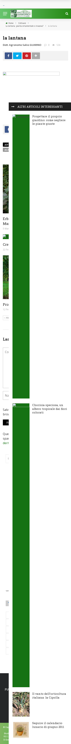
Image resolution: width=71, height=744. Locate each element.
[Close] (13, 106)
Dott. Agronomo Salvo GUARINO (22, 45)
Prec (8, 317)
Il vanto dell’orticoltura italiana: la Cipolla (49, 695)
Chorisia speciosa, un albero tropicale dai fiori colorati (49, 408)
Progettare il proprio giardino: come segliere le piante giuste (49, 120)
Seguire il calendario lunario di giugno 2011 (48, 725)
